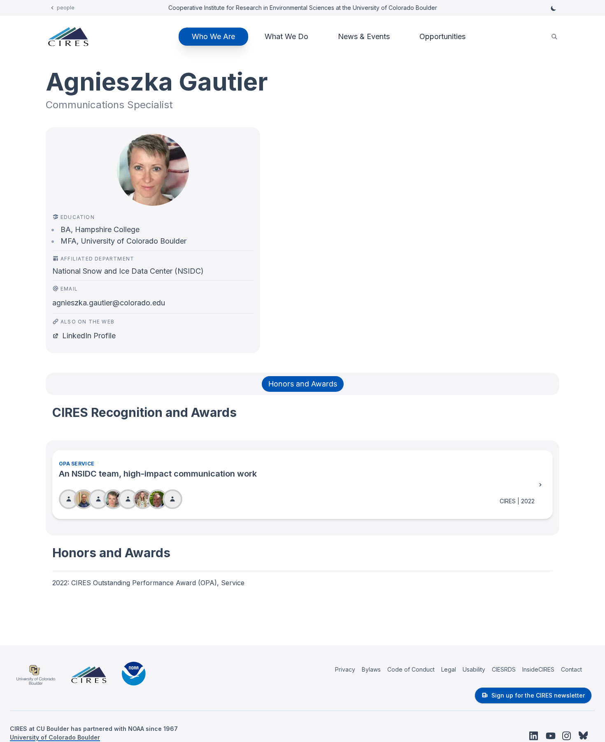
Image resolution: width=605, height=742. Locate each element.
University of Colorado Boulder (55, 737)
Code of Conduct (411, 669)
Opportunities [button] (442, 36)
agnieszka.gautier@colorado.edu (108, 302)
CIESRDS (504, 669)
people (65, 8)
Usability (474, 669)
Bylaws (371, 669)
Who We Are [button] (213, 36)
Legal (448, 669)
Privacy (345, 669)
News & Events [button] (364, 36)
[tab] (303, 384)
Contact (571, 669)
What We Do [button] (286, 36)
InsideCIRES (538, 669)
